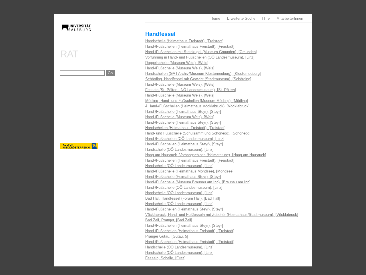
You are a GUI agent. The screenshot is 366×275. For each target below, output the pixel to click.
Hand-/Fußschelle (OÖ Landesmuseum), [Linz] (183, 187)
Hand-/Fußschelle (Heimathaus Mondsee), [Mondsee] (189, 171)
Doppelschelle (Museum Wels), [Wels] (176, 63)
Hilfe (266, 18)
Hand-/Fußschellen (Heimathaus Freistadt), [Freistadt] (189, 46)
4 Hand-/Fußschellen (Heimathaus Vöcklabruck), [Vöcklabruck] (197, 106)
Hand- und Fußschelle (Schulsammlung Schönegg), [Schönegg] (197, 133)
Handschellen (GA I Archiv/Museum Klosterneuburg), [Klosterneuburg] (203, 73)
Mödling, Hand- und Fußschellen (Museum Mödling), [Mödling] (196, 101)
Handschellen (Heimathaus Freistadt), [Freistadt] (185, 128)
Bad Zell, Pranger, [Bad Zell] (168, 220)
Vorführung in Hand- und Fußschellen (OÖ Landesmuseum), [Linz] (199, 57)
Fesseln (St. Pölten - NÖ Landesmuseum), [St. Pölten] (190, 90)
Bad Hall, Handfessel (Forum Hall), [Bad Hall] (182, 198)
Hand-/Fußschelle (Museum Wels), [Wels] (179, 68)
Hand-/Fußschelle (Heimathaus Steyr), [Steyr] (183, 111)
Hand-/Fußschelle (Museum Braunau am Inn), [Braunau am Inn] (197, 182)
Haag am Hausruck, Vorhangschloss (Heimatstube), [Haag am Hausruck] (205, 155)
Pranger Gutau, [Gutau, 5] (166, 236)
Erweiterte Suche (241, 18)
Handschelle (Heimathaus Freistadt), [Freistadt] (184, 41)
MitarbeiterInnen (290, 18)
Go (110, 73)
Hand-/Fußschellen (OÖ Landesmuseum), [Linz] (184, 139)
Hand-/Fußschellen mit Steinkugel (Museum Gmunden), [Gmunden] (201, 52)
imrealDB (102, 33)
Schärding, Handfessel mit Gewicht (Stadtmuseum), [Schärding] (198, 79)
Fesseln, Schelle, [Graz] (165, 258)
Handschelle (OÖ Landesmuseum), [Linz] (179, 149)
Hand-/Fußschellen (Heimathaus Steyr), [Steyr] (184, 144)
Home (215, 18)
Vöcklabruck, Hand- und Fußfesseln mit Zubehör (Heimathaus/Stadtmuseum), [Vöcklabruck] (221, 214)
